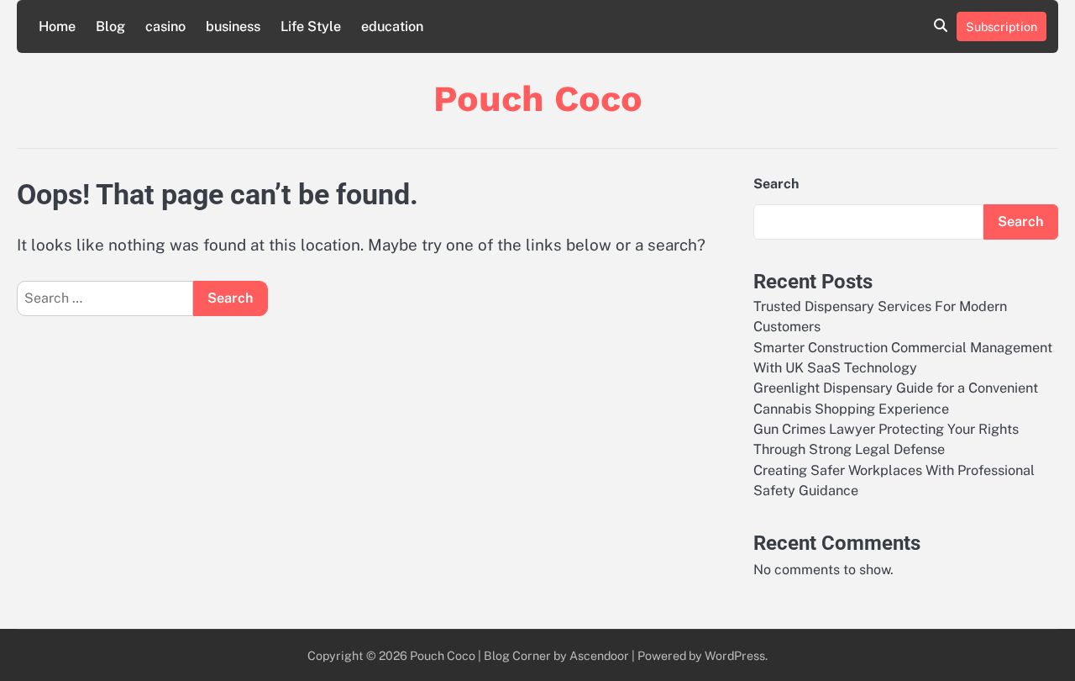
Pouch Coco (537, 98)
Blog (110, 26)
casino (165, 26)
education (392, 26)
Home (57, 26)
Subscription (1001, 26)
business (233, 26)
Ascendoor (599, 655)
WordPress (735, 655)
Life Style (311, 26)
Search (776, 184)
